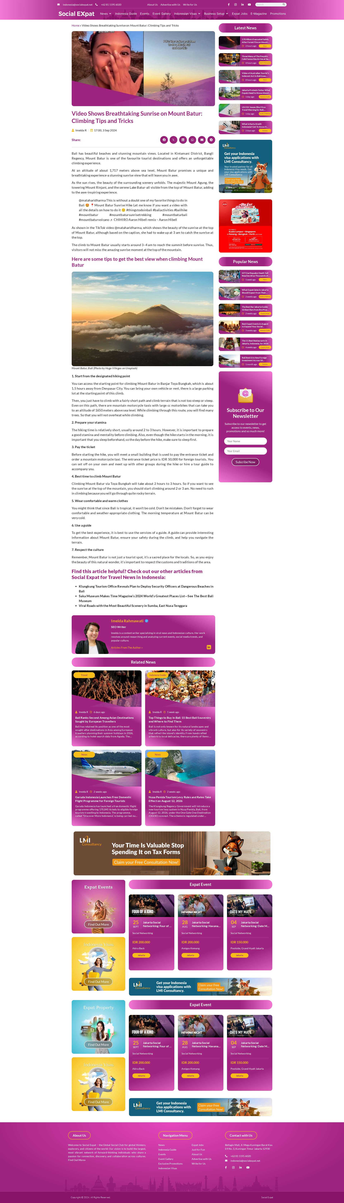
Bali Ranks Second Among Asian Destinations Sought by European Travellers (104, 719)
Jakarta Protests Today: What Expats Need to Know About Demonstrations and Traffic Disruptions (256, 94)
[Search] (284, 4)
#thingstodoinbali (139, 210)
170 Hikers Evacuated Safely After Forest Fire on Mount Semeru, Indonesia (255, 42)
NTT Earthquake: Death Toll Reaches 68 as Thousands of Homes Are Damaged (255, 276)
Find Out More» (77, 1159)
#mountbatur (88, 215)
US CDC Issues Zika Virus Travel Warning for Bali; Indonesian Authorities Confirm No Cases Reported (255, 111)
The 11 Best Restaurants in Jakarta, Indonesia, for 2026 (255, 342)
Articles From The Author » (127, 647)
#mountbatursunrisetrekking (130, 215)
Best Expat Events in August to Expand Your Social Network (255, 326)
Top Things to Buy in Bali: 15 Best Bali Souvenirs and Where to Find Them (180, 719)
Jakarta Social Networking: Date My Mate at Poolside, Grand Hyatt (255, 927)
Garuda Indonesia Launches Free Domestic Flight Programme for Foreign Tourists (103, 798)
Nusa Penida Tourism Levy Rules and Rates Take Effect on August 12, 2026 (180, 798)
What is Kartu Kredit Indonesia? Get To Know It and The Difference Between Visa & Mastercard (255, 128)
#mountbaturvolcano (94, 220)
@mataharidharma (92, 200)
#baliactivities (163, 210)
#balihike (180, 210)
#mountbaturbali (175, 215)
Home (75, 25)
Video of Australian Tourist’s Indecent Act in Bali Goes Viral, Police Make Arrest (255, 76)
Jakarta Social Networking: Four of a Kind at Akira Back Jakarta (157, 927)
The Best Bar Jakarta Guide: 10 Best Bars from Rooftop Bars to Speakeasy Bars (255, 309)
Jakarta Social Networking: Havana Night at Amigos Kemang (205, 927)
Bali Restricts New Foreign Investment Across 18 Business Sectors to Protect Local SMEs (255, 361)
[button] (106, 14)
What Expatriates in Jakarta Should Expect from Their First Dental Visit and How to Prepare (255, 294)
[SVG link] (76, 14)
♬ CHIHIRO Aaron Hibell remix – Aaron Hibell (143, 220)
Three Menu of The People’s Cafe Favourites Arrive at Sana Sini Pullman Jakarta (256, 59)
